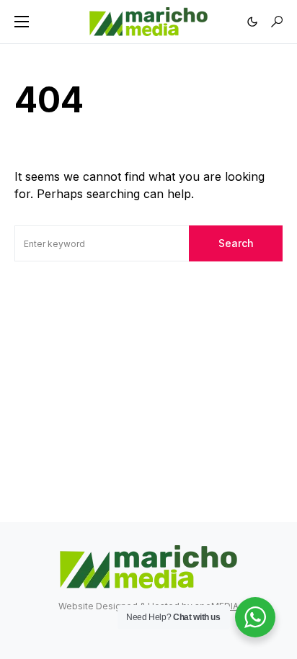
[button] (21, 21)
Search (236, 243)
